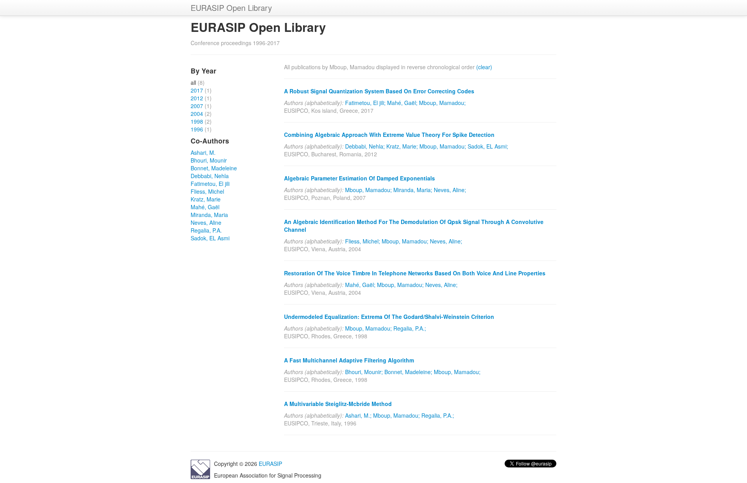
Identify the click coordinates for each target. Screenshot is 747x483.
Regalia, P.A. (206, 230)
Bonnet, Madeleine (214, 168)
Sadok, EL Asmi (210, 238)
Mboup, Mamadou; (442, 103)
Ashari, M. (203, 152)
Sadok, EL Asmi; (488, 146)
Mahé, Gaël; (402, 103)
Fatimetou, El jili (210, 183)
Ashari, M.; (358, 415)
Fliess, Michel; (362, 241)
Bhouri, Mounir (209, 160)
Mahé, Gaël (205, 207)
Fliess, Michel (207, 191)
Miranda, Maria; (412, 190)
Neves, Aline (206, 222)
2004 (197, 113)
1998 (197, 121)
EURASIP (270, 463)
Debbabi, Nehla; (365, 146)
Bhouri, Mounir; (364, 372)
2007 (197, 106)
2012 (197, 98)
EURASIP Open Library (231, 7)
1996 (197, 129)
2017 (197, 90)
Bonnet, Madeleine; (408, 372)
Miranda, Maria (209, 215)
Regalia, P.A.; (409, 328)
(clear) (484, 67)
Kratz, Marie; (402, 146)
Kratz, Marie (206, 199)
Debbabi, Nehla (210, 176)
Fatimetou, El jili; (365, 103)
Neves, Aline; (450, 190)
